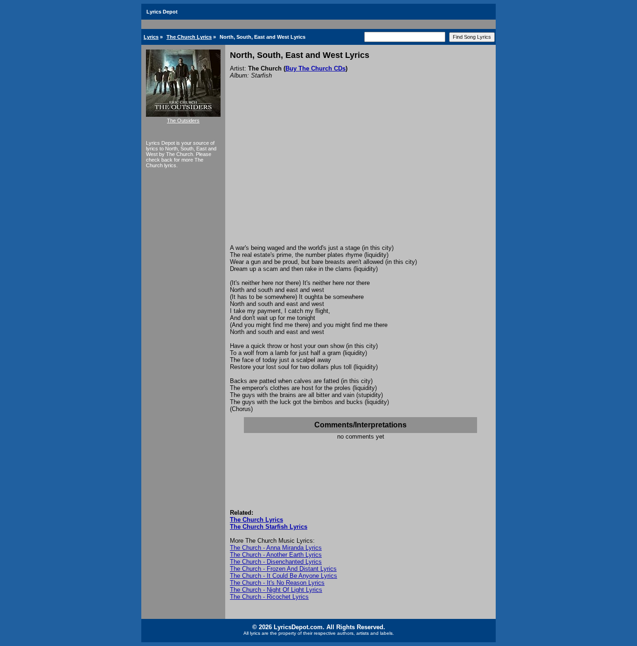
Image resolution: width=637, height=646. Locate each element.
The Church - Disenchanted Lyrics (276, 561)
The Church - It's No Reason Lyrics (277, 582)
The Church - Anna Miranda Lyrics (276, 547)
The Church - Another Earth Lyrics (276, 554)
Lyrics (151, 37)
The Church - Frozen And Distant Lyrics (283, 568)
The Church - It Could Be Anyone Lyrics (283, 575)
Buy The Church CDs (315, 68)
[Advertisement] (360, 174)
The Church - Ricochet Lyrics (269, 596)
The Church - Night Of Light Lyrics (276, 589)
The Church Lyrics (189, 37)
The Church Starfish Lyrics (268, 526)
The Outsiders (183, 120)
